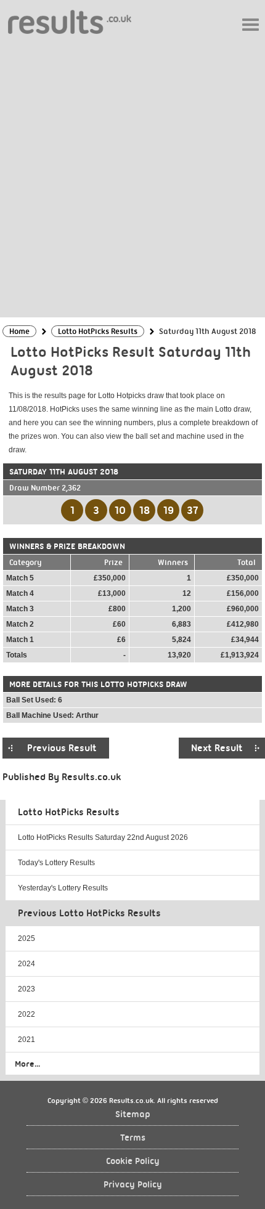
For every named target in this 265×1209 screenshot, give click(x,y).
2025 (26, 938)
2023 (26, 989)
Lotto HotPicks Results (69, 812)
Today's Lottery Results (56, 862)
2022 (26, 1014)
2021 (26, 1039)
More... (27, 1064)
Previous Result (62, 748)
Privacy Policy (133, 1184)
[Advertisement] (132, 175)
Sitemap (132, 1114)
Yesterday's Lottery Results (63, 888)
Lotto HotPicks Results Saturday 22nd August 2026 (103, 837)
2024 (26, 963)
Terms (132, 1138)
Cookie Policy (133, 1161)
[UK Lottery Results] (69, 21)
